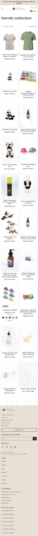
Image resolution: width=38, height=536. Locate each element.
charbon (3, 317)
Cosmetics (4, 483)
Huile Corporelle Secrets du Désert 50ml (9, 202)
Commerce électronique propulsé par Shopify (14, 454)
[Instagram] (11, 447)
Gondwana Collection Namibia (10, 492)
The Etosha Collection (7, 525)
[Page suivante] (31, 402)
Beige (6, 317)
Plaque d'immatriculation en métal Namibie (28, 93)
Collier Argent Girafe (28, 389)
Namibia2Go (5, 503)
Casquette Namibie (9, 310)
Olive (10, 317)
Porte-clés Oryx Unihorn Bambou (28, 353)
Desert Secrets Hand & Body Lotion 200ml (28, 237)
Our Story (4, 417)
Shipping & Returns (7, 420)
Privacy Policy (5, 423)
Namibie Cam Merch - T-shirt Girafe (28, 56)
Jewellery (3, 472)
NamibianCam (5, 497)
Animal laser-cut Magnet (10, 237)
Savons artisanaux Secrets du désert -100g (28, 274)
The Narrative (9, 452)
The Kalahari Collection (7, 514)
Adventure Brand (6, 500)
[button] (2, 9)
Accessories (4, 476)
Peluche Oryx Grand (9, 129)
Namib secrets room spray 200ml (9, 353)
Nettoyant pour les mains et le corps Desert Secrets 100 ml (10, 275)
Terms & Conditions (7, 415)
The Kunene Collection (7, 521)
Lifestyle (3, 461)
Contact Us (4, 425)
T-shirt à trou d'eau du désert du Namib (10, 55)
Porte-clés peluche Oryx (10, 165)
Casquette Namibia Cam (28, 165)
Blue (13, 317)
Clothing (3, 465)
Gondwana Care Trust (8, 494)
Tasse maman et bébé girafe (9, 389)
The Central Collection (7, 518)
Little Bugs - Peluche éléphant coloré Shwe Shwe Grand (28, 311)
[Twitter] (2, 447)
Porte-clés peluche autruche (28, 202)
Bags (2, 468)
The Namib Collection (7, 510)
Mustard (9, 320)
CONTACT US (19, 430)
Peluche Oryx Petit (10, 91)
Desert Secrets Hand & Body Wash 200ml (28, 130)
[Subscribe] (35, 438)
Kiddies (3, 480)
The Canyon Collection (7, 533)
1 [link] (7, 402)
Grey (16, 317)
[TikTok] (15, 447)
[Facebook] (6, 447)
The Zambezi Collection (8, 529)
